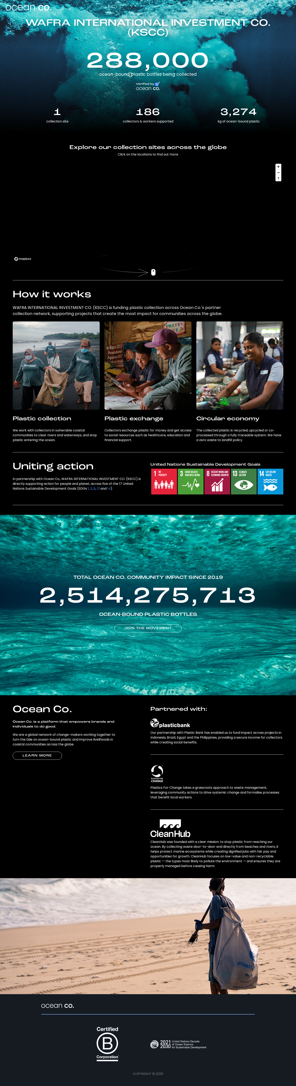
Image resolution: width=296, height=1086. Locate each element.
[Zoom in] (278, 167)
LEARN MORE (37, 755)
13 (98, 488)
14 (109, 488)
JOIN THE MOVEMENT (148, 628)
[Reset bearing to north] (278, 178)
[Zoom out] (278, 172)
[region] (148, 212)
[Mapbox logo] (23, 259)
